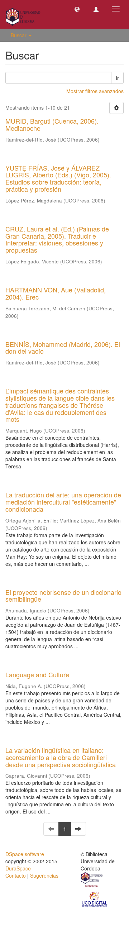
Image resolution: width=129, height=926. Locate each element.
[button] (77, 9)
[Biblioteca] (92, 880)
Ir (117, 77)
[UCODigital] (95, 898)
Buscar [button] (19, 35)
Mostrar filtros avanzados (95, 91)
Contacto (15, 875)
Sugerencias (44, 875)
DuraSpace (18, 868)
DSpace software (24, 854)
